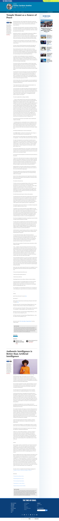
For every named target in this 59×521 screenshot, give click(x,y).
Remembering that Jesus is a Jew (18, 478)
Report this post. (8, 373)
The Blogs (12, 509)
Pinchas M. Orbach (31, 342)
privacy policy (25, 504)
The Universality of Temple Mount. (19, 480)
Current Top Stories (46, 17)
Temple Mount (15, 336)
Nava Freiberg (48, 44)
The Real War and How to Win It (19, 476)
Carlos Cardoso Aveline (22, 6)
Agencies (48, 38)
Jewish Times (12, 504)
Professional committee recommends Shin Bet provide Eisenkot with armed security (49, 60)
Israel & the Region (13, 503)
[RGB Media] (30, 518)
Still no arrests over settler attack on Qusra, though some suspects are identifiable (49, 48)
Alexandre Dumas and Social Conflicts (19, 485)
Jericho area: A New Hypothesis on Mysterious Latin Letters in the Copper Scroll (20, 341)
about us (25, 505)
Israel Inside (12, 505)
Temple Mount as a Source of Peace (19, 483)
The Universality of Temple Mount (25, 321)
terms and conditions (26, 503)
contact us (25, 509)
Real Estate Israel (13, 508)
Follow (15, 7)
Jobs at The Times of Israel (27, 508)
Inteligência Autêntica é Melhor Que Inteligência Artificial (22, 470)
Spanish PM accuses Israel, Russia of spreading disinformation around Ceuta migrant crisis (46, 30)
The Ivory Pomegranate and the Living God (33, 341)
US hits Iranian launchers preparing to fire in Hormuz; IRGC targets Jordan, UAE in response (49, 36)
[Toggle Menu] (1, 1)
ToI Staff (47, 32)
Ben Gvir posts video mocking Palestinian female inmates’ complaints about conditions (49, 54)
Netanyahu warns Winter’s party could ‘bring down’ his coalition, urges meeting (49, 42)
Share (8, 22)
